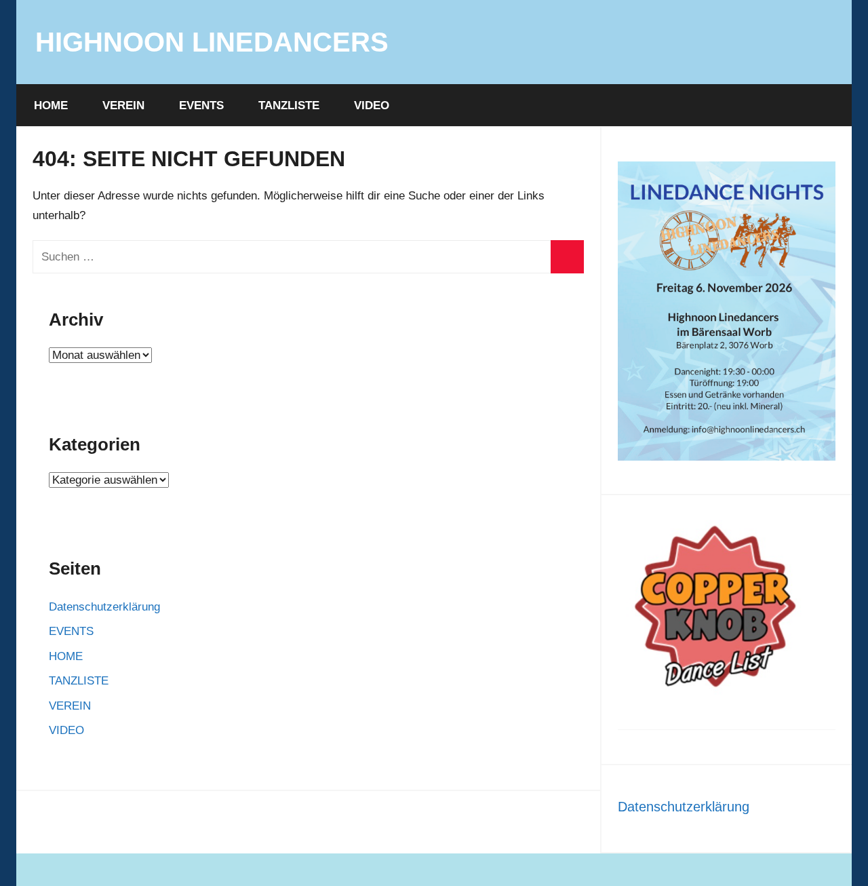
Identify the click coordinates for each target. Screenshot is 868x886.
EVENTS (201, 105)
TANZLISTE (288, 105)
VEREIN (123, 105)
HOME (51, 105)
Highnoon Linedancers (212, 42)
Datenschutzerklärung (104, 606)
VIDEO (371, 105)
